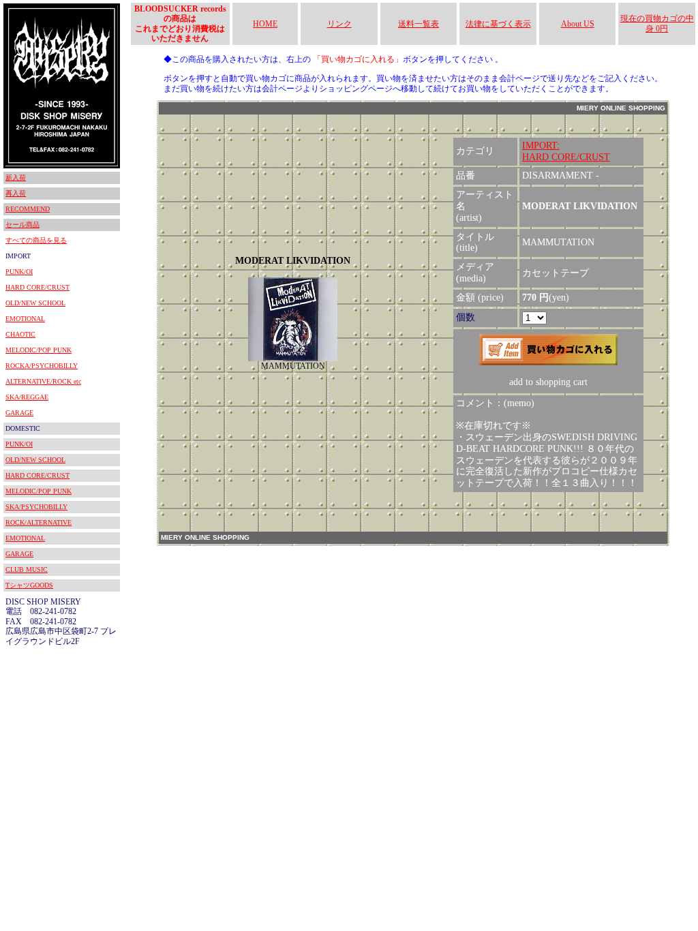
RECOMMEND (27, 209)
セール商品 (22, 224)
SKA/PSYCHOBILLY (36, 506)
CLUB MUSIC (26, 569)
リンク (339, 24)
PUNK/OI (19, 271)
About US (577, 24)
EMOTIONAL (25, 318)
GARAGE (19, 412)
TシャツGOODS (29, 585)
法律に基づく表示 (498, 24)
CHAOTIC (20, 334)
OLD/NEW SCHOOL (35, 303)
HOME (265, 24)
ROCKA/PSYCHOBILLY (41, 365)
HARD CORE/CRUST (37, 287)
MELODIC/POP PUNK (38, 350)
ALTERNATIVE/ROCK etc (43, 381)
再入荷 (15, 193)
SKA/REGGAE (26, 397)
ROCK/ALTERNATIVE (38, 522)
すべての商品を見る (36, 240)
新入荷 (15, 177)
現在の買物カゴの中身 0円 (657, 23)
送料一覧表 (418, 24)
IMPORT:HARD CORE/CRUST (566, 151)
